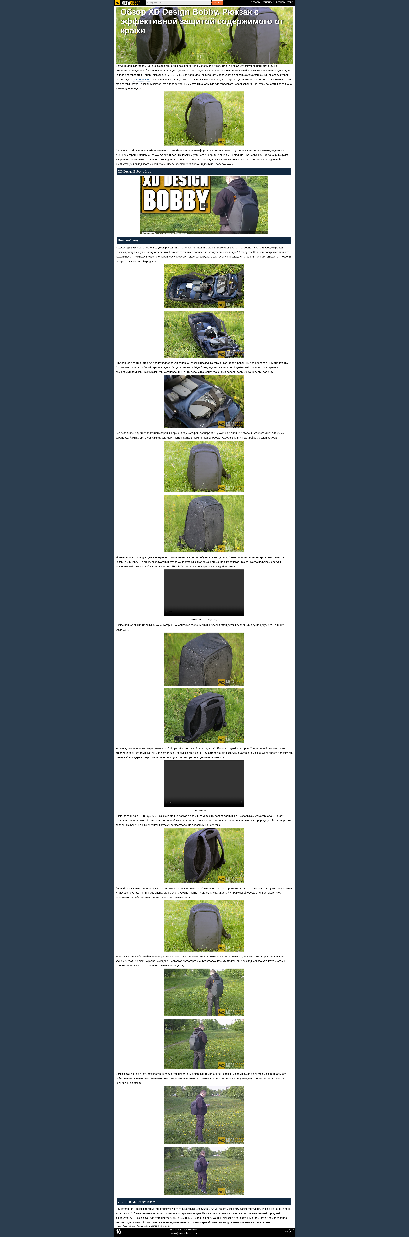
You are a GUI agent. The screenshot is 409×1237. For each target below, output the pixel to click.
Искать (217, 2)
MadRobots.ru (141, 79)
